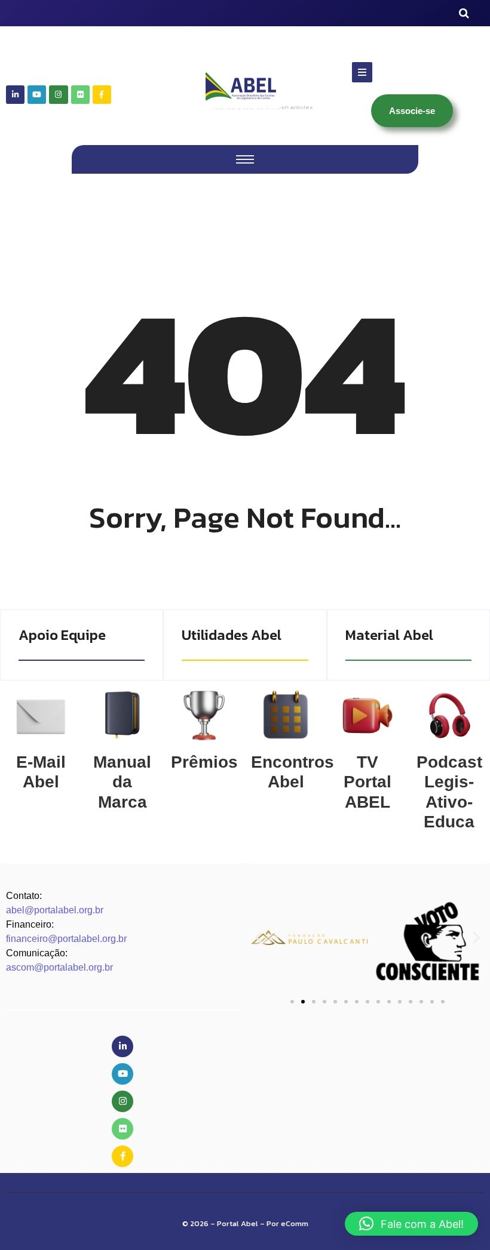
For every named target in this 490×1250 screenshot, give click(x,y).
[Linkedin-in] (15, 94)
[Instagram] (58, 94)
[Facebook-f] (102, 94)
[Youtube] (36, 94)
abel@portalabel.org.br (54, 910)
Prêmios (204, 762)
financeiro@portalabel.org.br (66, 939)
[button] (258, 937)
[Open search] (464, 13)
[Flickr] (80, 94)
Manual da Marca (122, 782)
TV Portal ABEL (367, 782)
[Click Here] (362, 72)
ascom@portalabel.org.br (59, 967)
